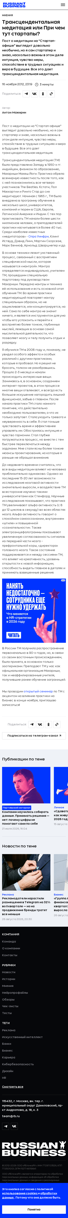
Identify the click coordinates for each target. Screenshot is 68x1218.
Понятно (34, 1209)
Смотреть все (12, 1086)
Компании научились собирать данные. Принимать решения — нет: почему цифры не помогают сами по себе (25, 818)
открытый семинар (38, 691)
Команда (9, 941)
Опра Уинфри (38, 236)
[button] (63, 5)
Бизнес (7, 1050)
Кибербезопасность (18, 1064)
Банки (6, 1043)
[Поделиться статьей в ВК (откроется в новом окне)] (34, 93)
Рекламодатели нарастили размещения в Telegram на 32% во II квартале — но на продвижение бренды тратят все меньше (26, 906)
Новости (8, 972)
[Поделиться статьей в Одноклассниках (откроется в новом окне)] (42, 93)
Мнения (7, 15)
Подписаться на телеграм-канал (32, 735)
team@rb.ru (11, 1116)
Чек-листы (10, 1006)
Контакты (9, 955)
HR (4, 1077)
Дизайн (7, 1071)
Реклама (8, 1030)
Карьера (8, 1057)
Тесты (7, 1013)
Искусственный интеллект (22, 1037)
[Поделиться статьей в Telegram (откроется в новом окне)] (26, 93)
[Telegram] (5, 1126)
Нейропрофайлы (15, 992)
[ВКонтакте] (14, 1126)
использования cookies (20, 1193)
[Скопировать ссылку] (51, 93)
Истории (8, 979)
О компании (11, 948)
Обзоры (8, 999)
